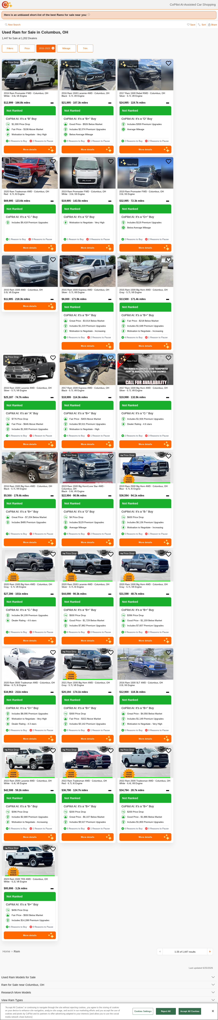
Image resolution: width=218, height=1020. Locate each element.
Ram (17, 951)
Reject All (166, 1011)
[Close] (212, 1011)
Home (6, 951)
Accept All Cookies (189, 1011)
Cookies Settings (142, 1011)
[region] (109, 1011)
